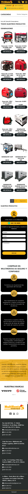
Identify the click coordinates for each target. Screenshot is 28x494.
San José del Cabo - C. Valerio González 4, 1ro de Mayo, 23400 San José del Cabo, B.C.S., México (13, 425)
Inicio (2, 21)
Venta (7, 21)
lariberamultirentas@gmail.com (12, 483)
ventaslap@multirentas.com (11, 464)
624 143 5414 (7, 450)
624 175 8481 (7, 453)
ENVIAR (14, 253)
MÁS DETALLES (7, 51)
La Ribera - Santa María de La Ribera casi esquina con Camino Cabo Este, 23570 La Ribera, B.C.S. (13, 478)
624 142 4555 (7, 432)
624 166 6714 (7, 485)
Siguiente (23, 201)
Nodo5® (14, 492)
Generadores (14, 21)
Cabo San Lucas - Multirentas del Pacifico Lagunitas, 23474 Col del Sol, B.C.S (13, 444)
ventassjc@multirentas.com (11, 429)
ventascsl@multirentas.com (11, 448)
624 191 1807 (7, 434)
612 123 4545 (7, 467)
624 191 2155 (7, 469)
